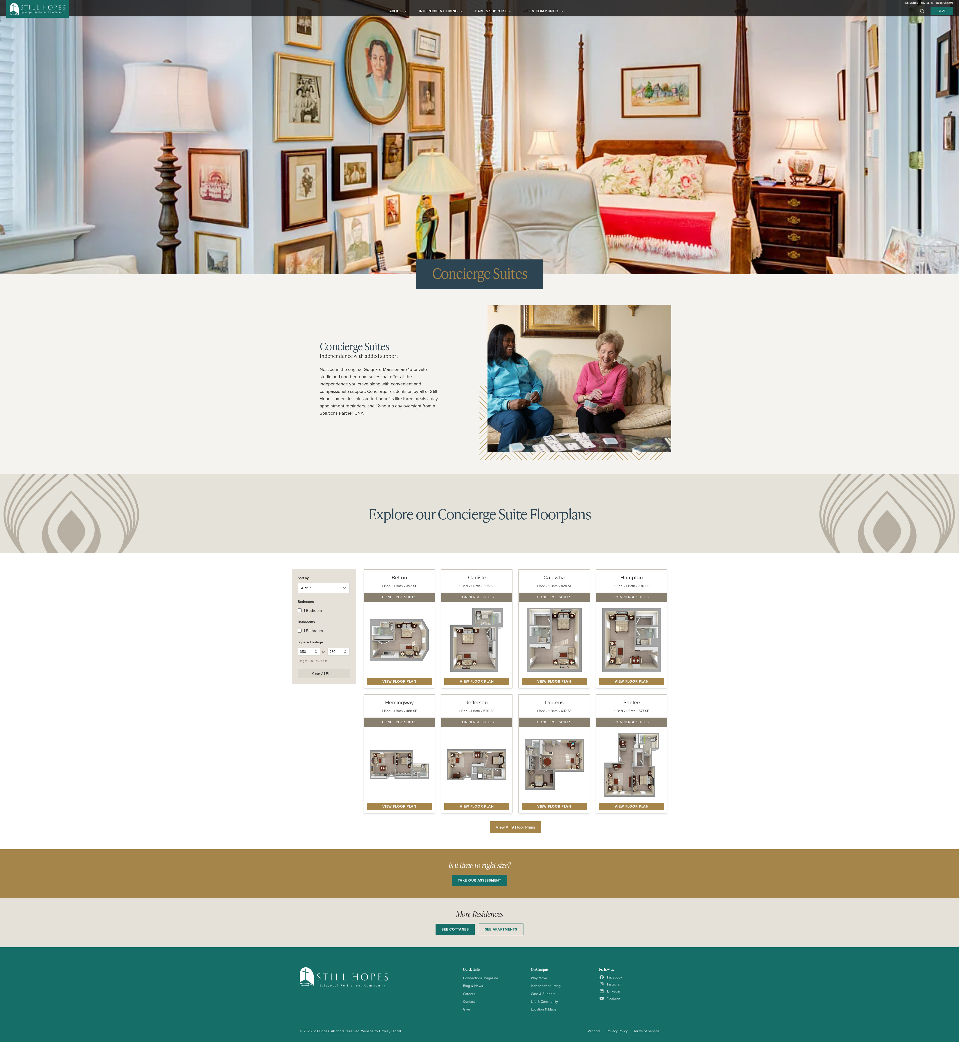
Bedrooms (306, 601)
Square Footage (310, 642)
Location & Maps (543, 1009)
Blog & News (473, 985)
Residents (911, 3)
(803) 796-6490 (944, 2)
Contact (469, 1001)
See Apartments (501, 929)
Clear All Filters (323, 673)
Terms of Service (646, 1031)
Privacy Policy (617, 1031)
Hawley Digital (390, 1031)
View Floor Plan (399, 681)
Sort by (303, 577)
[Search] (922, 10)
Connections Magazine (480, 978)
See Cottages (455, 929)
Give (942, 10)
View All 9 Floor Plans (515, 827)
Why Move (539, 978)
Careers (927, 3)
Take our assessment (479, 880)
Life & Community (541, 10)
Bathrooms (306, 621)
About (395, 10)
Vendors (594, 1031)
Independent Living (438, 10)
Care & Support (490, 10)
